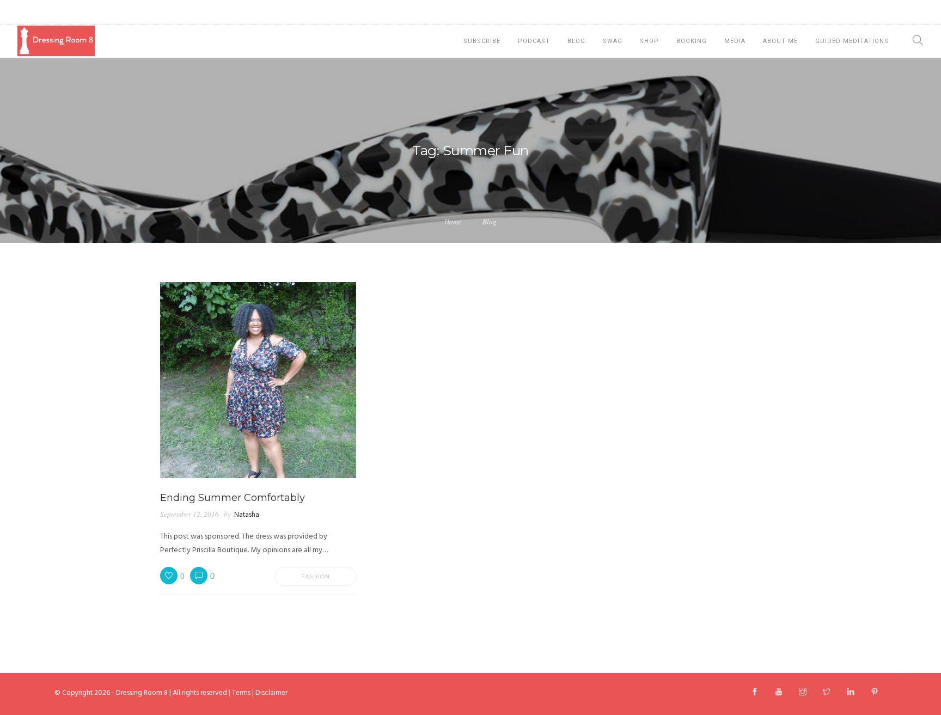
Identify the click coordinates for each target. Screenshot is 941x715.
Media (735, 41)
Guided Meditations (852, 41)
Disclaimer (271, 693)
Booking (691, 41)
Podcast (534, 41)
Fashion (315, 576)
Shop (649, 41)
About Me (780, 41)
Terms (241, 693)
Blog (576, 41)
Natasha (246, 515)
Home (452, 222)
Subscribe (481, 41)
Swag (612, 41)
